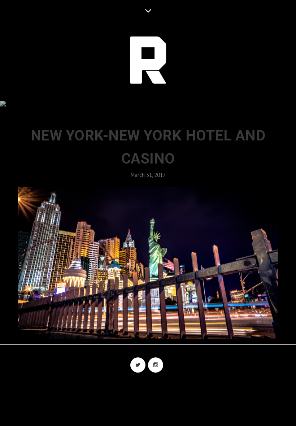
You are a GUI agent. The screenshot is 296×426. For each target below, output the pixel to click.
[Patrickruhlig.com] (148, 60)
